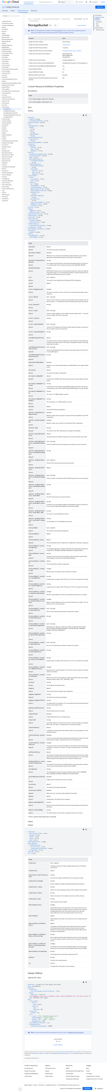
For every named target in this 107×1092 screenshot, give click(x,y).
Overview (5, 10)
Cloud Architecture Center (72, 1076)
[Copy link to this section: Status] (34, 822)
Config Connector (12, 7)
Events (88, 1071)
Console (80, 2)
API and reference (23, 10)
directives (59, 30)
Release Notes (49, 1073)
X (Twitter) (89, 1073)
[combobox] (66, 1)
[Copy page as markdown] (55, 25)
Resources (34, 10)
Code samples (69, 1073)
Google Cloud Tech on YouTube (94, 1079)
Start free (100, 7)
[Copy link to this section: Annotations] (39, 91)
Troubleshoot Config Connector (75, 1032)
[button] (11, 25)
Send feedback (81, 25)
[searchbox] (11, 16)
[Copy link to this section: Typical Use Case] (42, 978)
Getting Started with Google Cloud (75, 1071)
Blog (87, 1068)
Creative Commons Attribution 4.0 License (70, 1051)
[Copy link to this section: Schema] (34, 111)
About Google (28, 1085)
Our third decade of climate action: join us (68, 1085)
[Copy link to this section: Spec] (33, 107)
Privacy (35, 1085)
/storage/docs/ (66, 44)
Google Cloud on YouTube (93, 1076)
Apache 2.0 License (38, 1053)
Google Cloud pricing (29, 1071)
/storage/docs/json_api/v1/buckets (71, 50)
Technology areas (28, 2)
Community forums (50, 1068)
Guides (13, 10)
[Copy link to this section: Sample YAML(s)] (44, 973)
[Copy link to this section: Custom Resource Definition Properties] (65, 87)
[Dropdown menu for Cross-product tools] (53, 2)
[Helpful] (84, 19)
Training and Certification (72, 1079)
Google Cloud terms (51, 1085)
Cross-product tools (45, 2)
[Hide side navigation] (20, 1089)
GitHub (67, 1068)
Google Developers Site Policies (60, 1053)
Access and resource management (51, 19)
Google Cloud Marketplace (31, 1073)
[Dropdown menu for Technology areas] (36, 2)
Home (29, 19)
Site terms (41, 1085)
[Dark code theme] (83, 115)
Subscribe (87, 1088)
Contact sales (28, 1076)
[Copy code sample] (86, 115)
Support (47, 1071)
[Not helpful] (87, 19)
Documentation (36, 19)
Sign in (103, 2)
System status (49, 1076)
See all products (28, 1068)
